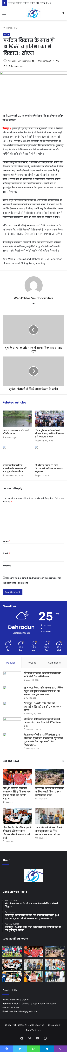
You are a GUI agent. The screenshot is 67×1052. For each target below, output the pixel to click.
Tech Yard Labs (33, 1030)
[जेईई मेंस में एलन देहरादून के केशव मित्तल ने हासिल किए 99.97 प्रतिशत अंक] (12, 723)
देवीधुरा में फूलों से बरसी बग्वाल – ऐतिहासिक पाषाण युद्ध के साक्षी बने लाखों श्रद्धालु (17, 793)
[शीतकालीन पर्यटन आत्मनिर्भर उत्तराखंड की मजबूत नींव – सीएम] (17, 454)
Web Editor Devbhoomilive (19, 61)
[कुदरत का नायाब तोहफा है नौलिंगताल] (17, 419)
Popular (10, 662)
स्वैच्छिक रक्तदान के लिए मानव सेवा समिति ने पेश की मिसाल (42, 675)
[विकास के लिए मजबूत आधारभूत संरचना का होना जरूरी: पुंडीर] (55, 976)
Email (6, 553)
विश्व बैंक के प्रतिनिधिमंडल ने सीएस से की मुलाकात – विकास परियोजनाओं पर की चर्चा (17, 832)
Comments (54, 662)
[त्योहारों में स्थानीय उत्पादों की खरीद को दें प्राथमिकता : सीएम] (33, 976)
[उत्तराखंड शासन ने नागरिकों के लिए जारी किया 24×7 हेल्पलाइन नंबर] (49, 777)
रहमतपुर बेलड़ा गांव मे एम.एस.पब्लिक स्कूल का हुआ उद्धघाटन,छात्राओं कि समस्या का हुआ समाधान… (43, 691)
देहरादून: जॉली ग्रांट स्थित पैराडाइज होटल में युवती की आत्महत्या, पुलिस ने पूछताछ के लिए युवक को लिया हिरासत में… (43, 740)
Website (7, 565)
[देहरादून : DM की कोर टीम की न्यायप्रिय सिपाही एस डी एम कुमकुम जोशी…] (12, 708)
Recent (32, 662)
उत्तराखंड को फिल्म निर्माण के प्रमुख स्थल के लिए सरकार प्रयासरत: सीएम (49, 831)
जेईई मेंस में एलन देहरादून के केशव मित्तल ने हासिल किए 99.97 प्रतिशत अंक (42, 722)
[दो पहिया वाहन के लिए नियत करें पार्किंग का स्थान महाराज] (49, 454)
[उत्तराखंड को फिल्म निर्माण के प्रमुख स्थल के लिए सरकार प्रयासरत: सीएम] (49, 816)
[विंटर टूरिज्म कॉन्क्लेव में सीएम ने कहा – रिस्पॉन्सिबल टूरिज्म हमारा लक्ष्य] (49, 419)
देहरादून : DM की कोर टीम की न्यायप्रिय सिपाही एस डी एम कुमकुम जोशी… (42, 707)
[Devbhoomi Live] (33, 13)
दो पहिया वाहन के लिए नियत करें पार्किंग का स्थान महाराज (49, 468)
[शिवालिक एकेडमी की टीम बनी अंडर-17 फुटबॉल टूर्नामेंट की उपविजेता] (12, 951)
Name (6, 541)
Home (8, 27)
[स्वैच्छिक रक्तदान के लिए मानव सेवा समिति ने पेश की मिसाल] (12, 678)
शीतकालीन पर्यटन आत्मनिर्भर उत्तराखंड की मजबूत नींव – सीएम (15, 468)
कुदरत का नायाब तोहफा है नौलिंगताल (16, 432)
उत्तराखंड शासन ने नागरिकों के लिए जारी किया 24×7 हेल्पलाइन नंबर (34, 2)
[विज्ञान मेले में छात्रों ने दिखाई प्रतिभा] (55, 964)
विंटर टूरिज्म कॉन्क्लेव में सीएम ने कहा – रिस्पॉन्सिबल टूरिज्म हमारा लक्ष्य (49, 433)
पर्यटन (16, 27)
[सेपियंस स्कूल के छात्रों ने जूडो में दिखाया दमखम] (12, 976)
